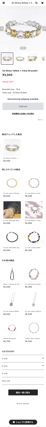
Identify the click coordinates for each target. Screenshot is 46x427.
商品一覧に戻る (23, 392)
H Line (5, 366)
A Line (4, 373)
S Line (4, 359)
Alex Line (6, 381)
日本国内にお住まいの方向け (23, 114)
